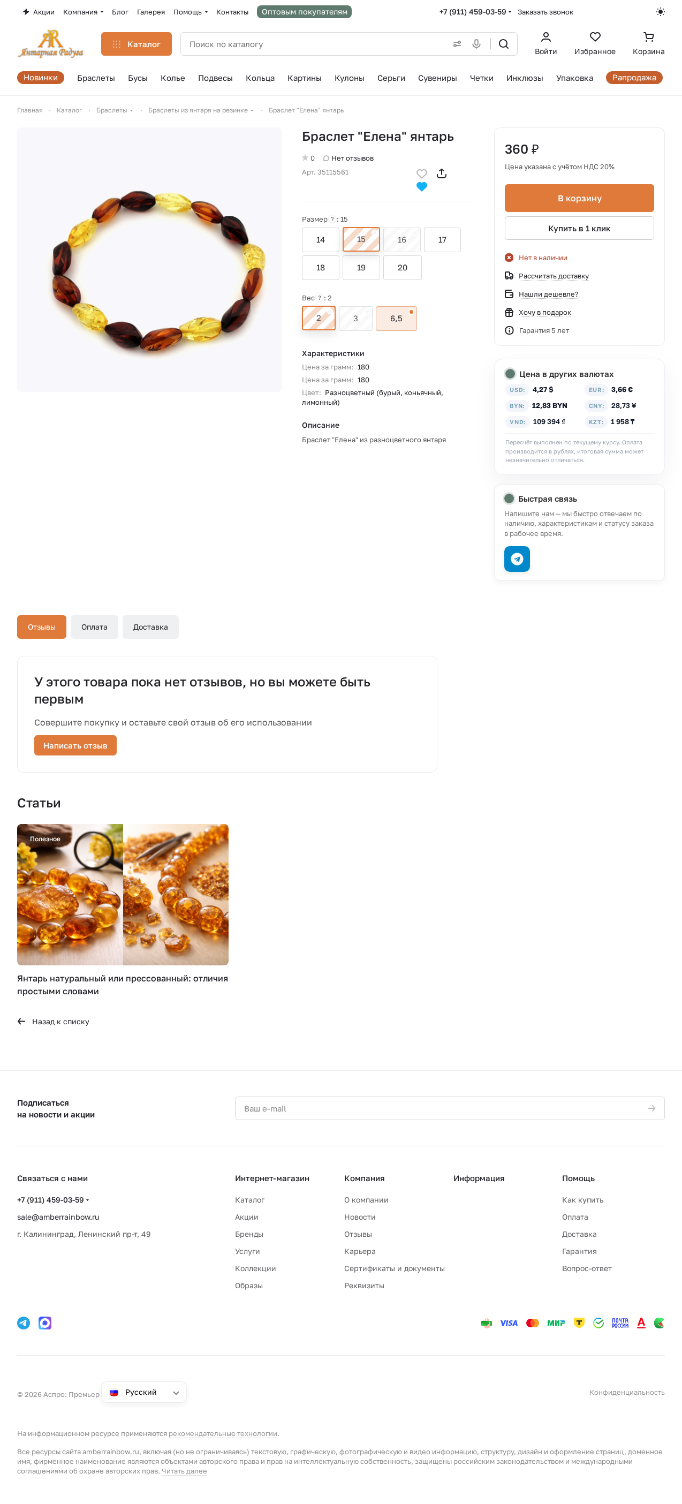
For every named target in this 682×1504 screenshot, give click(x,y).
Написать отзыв (75, 745)
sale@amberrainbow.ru (58, 1216)
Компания (364, 1178)
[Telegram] (23, 1323)
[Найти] (503, 44)
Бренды (249, 1233)
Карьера (360, 1251)
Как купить (582, 1199)
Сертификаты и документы (394, 1268)
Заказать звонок (545, 11)
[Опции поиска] (455, 44)
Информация (479, 1178)
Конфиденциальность (627, 1392)
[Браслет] (149, 259)
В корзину (580, 198)
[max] (45, 1323)
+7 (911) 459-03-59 (472, 11)
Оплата (94, 626)
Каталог (249, 1199)
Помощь (578, 1178)
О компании (366, 1199)
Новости (360, 1216)
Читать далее (184, 1471)
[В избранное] (422, 172)
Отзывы (42, 626)
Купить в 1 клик (579, 228)
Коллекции (255, 1268)
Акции (247, 1216)
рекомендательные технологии (223, 1433)
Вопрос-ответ (587, 1268)
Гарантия (579, 1251)
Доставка (150, 626)
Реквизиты (364, 1285)
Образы (249, 1285)
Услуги (247, 1251)
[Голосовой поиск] (478, 44)
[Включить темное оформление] (660, 11)
